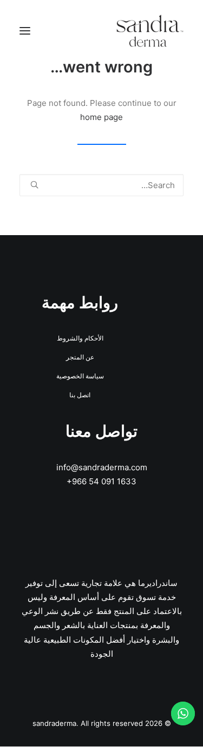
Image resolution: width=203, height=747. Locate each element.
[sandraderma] (150, 31)
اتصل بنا (79, 395)
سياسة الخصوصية (80, 376)
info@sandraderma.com (101, 467)
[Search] (101, 185)
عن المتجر (80, 357)
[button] (25, 31)
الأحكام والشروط (80, 338)
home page (101, 117)
